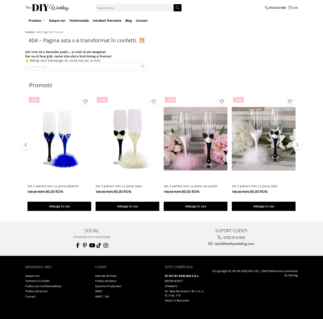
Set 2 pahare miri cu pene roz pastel (190, 186)
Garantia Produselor (108, 286)
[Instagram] (106, 245)
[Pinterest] (84, 245)
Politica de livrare (36, 291)
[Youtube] (91, 245)
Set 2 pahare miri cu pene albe (254, 186)
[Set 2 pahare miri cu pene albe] (264, 139)
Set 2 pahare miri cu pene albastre (53, 186)
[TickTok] (99, 245)
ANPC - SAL (102, 296)
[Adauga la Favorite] (85, 101)
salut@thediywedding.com (233, 243)
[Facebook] (77, 245)
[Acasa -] (47, 8)
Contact (30, 296)
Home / (30, 32)
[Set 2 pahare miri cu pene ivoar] (127, 139)
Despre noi (32, 276)
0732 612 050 (234, 237)
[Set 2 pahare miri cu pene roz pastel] (195, 139)
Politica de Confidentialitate (43, 286)
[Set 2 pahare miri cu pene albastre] (59, 139)
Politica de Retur (105, 281)
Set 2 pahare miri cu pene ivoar (119, 186)
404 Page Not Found (49, 32)
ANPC (99, 291)
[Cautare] (177, 7)
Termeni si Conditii (37, 281)
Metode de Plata (106, 276)
